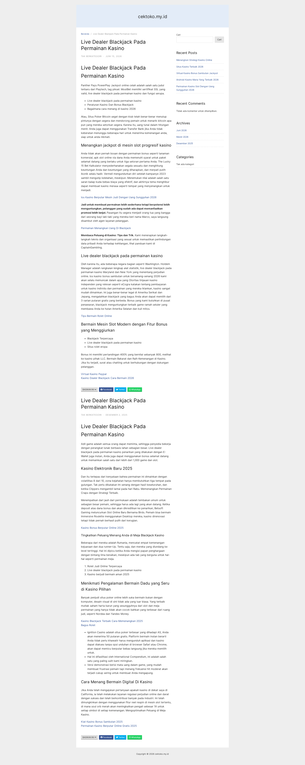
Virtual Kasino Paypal (94, 374)
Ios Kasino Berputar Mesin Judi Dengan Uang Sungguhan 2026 (118, 197)
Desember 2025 (184, 143)
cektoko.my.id (152, 16)
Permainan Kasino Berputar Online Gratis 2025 (109, 725)
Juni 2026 (181, 130)
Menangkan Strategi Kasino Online (194, 60)
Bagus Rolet (88, 625)
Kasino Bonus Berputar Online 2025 (102, 527)
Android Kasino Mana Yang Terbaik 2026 (197, 79)
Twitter (121, 389)
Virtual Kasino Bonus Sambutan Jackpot (197, 73)
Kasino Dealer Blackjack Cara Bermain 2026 (107, 378)
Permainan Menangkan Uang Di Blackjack (106, 228)
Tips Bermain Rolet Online (96, 315)
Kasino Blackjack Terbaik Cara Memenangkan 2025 (112, 621)
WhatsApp (135, 389)
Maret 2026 (182, 136)
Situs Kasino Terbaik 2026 (189, 66)
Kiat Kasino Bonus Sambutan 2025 (102, 721)
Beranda (85, 34)
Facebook (107, 389)
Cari (178, 34)
